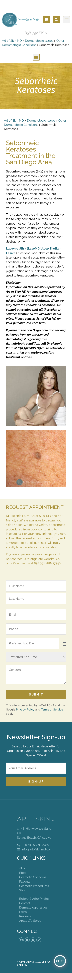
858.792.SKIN (36, 33)
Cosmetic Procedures (34, 886)
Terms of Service (52, 709)
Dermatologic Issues (39, 41)
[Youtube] (27, 939)
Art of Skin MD (12, 41)
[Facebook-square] (33, 939)
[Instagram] (21, 939)
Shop (22, 890)
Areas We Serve (30, 920)
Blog (22, 873)
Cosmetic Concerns (32, 877)
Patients (24, 881)
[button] (56, 19)
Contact (24, 903)
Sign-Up (36, 781)
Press (23, 912)
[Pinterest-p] (38, 939)
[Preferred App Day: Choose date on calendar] (64, 643)
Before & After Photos (34, 899)
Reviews (25, 916)
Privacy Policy (25, 709)
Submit (36, 694)
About (23, 868)
